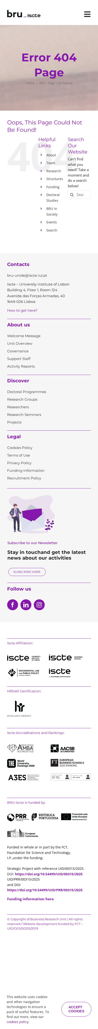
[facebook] (12, 604)
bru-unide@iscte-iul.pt (27, 275)
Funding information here (30, 898)
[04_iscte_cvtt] (59, 670)
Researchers (18, 407)
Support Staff (18, 358)
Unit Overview (19, 343)
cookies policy (18, 1021)
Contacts (18, 264)
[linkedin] (25, 604)
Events (51, 222)
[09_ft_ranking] (67, 760)
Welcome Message (23, 336)
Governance (18, 351)
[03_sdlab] (23, 670)
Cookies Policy (19, 447)
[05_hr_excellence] (19, 702)
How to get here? (22, 310)
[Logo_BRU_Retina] (23, 11)
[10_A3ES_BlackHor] (23, 775)
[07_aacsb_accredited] (62, 746)
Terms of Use (18, 455)
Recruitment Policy (24, 478)
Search (51, 230)
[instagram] (39, 604)
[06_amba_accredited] (20, 746)
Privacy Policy (19, 463)
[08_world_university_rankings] (20, 760)
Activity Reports (21, 366)
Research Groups (22, 399)
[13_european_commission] (22, 830)
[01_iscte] (23, 656)
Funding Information (25, 470)
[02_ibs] (65, 656)
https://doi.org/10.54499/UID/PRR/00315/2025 (45, 890)
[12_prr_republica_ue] (47, 814)
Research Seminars (24, 414)
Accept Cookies (76, 1009)
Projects (14, 422)
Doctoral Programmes (26, 391)
